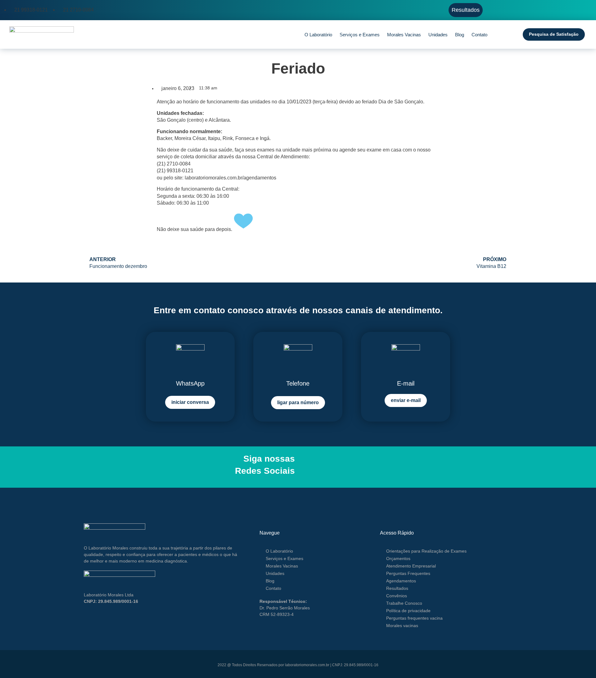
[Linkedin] (319, 466)
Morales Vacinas (404, 34)
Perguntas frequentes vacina (414, 618)
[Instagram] (311, 466)
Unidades (438, 34)
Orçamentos (398, 558)
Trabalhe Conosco (404, 603)
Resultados (397, 588)
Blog (459, 34)
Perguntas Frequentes (408, 573)
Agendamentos (401, 580)
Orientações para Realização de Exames (426, 551)
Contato (479, 34)
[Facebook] (303, 466)
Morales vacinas (402, 625)
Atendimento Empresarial (411, 565)
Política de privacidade (408, 610)
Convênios (396, 595)
